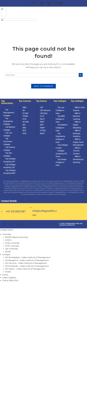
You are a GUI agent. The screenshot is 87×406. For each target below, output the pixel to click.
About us (5, 224)
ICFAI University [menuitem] (12, 246)
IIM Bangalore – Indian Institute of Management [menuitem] (27, 260)
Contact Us (11, 224)
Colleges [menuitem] (6, 254)
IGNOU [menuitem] (8, 240)
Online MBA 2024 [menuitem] (10, 280)
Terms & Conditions (21, 224)
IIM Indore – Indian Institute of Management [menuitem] (25, 269)
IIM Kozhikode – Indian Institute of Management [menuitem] (27, 266)
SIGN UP (41, 3)
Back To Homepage (43, 86)
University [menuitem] (6, 234)
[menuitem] (8, 252)
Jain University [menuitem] (11, 249)
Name (8, 347)
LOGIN (34, 2)
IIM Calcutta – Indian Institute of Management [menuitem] (26, 263)
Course (8, 377)
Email (7, 365)
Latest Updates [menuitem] (9, 278)
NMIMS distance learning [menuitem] (16, 237)
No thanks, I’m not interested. (43, 402)
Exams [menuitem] (5, 275)
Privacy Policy (34, 223)
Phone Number (12, 352)
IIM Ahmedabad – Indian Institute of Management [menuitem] (27, 257)
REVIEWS (48, 3)
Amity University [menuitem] (12, 243)
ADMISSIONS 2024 (58, 3)
